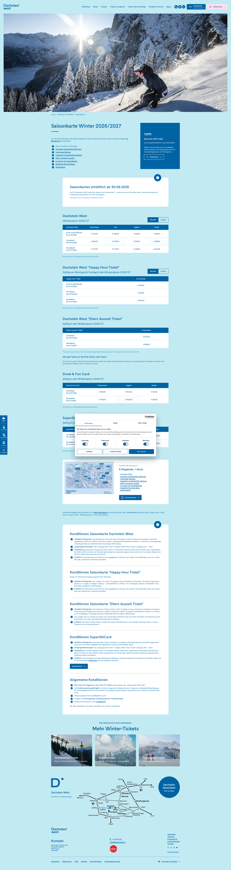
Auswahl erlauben (115, 451)
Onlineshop (154, 157)
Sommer (104, 7)
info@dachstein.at (117, 842)
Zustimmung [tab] (88, 423)
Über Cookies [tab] (142, 423)
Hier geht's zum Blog (169, 861)
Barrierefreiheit (96, 861)
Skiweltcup (86, 7)
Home (53, 114)
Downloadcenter (173, 841)
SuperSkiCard (77, 666)
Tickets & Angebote (117, 7)
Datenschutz (67, 861)
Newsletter (171, 834)
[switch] (105, 444)
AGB (76, 861)
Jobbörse (171, 837)
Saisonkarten (80, 114)
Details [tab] (115, 423)
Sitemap (84, 861)
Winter (95, 7)
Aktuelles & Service (156, 7)
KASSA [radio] (163, 220)
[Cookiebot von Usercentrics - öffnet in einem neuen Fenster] (146, 417)
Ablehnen (90, 451)
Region (168, 7)
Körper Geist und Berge (137, 7)
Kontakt (170, 844)
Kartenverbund (130, 497)
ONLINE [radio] (153, 220)
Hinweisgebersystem (112, 861)
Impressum (55, 861)
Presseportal (172, 839)
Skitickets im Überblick (65, 114)
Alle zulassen (141, 451)
